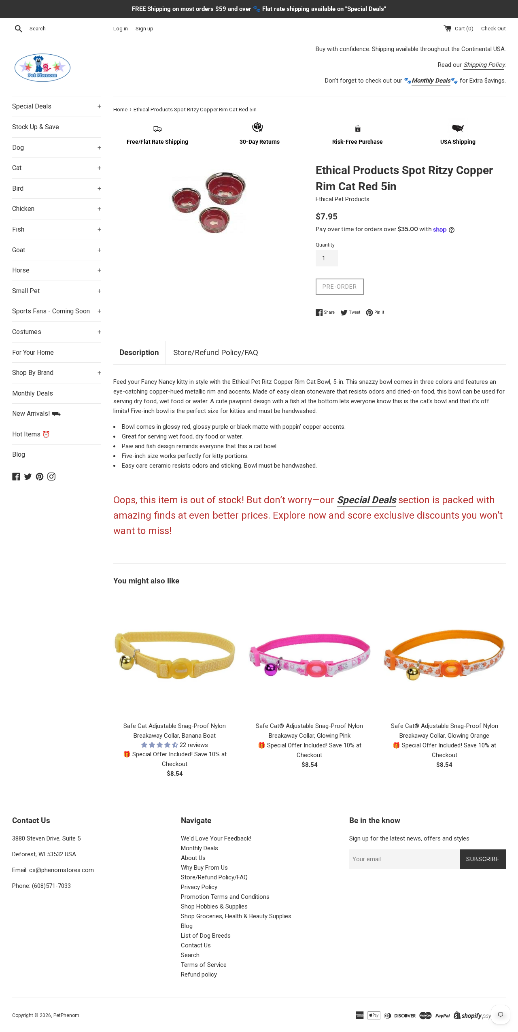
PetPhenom (66, 1015)
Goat (56, 250)
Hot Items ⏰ (31, 434)
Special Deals (56, 106)
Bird (56, 188)
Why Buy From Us (204, 867)
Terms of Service (204, 964)
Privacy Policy (199, 887)
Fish (56, 229)
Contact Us (196, 945)
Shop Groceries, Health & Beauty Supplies (236, 916)
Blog (18, 454)
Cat (56, 168)
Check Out (493, 28)
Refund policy (199, 974)
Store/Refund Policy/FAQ (215, 352)
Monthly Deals (32, 393)
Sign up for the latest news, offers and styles (409, 838)
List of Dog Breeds (206, 935)
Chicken (56, 209)
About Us (193, 858)
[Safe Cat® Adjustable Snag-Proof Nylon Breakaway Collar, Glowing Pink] (309, 655)
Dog (56, 147)
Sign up (144, 28)
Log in (120, 28)
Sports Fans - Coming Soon (56, 311)
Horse (56, 270)
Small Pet (56, 291)
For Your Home (33, 352)
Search (190, 955)
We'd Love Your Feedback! (216, 838)
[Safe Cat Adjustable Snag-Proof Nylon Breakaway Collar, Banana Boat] (174, 655)
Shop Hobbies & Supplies (214, 906)
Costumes (56, 332)
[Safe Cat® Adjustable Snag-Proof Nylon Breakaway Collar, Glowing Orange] (444, 655)
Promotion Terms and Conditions (225, 896)
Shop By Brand (56, 373)
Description (139, 352)
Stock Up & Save (35, 127)
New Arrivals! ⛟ (36, 413)
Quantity (325, 245)
